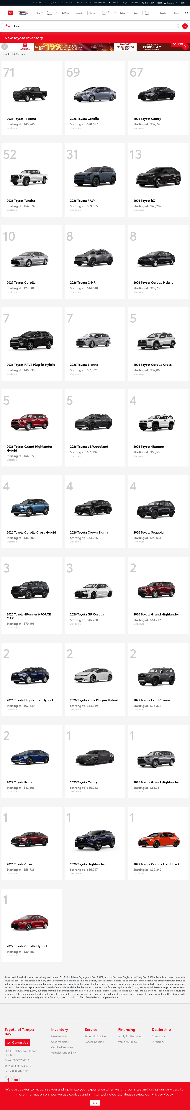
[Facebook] (8, 1079)
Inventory (59, 1029)
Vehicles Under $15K (63, 1052)
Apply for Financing (130, 1036)
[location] (109, 3)
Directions (158, 1041)
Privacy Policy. (163, 1094)
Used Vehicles (60, 1041)
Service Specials (94, 1041)
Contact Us (20, 1042)
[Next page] (185, 46)
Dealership (161, 1029)
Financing (126, 1029)
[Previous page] (4, 46)
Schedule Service (95, 1036)
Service (91, 1029)
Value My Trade (127, 1041)
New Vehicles (59, 1036)
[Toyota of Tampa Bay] (18, 12)
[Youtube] (16, 1079)
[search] (186, 13)
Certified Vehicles (62, 1047)
